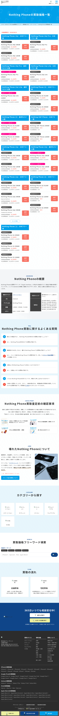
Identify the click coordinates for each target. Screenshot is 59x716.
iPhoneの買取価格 (6, 667)
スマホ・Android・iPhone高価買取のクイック (11, 24)
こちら (27, 385)
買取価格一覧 (25, 24)
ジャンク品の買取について (10, 478)
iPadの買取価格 (5, 686)
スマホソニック (13, 463)
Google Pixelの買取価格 (8, 674)
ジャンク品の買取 (48, 355)
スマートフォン (33, 24)
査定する (25, 46)
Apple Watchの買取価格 (8, 691)
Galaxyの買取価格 (6, 681)
